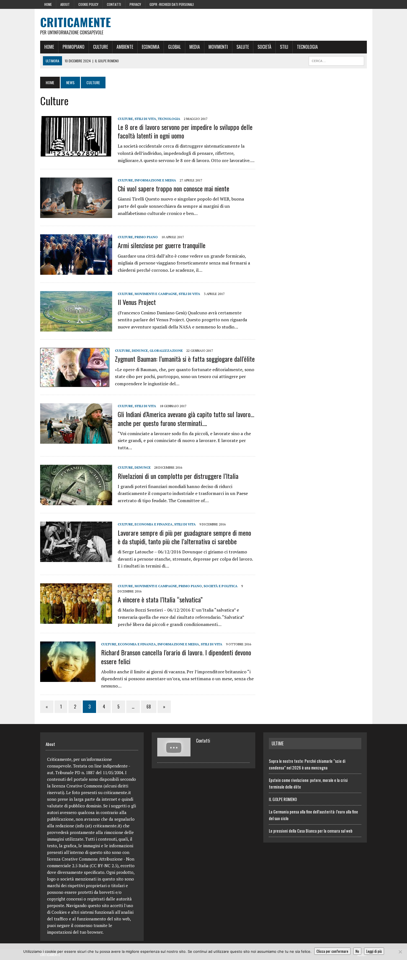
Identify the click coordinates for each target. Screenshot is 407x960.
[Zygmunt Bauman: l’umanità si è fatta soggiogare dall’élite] (74, 383)
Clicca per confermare (332, 951)
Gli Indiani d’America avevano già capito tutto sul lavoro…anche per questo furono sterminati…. (186, 418)
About (65, 4)
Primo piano (146, 237)
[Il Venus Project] (76, 328)
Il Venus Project (137, 302)
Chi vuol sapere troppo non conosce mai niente (173, 188)
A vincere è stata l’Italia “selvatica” (160, 599)
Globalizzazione (166, 350)
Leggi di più (374, 951)
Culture (100, 46)
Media (194, 46)
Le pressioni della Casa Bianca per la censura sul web (310, 831)
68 (148, 706)
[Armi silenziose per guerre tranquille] (76, 271)
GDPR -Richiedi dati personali (172, 4)
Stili (284, 46)
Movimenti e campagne (156, 294)
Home (48, 4)
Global (174, 46)
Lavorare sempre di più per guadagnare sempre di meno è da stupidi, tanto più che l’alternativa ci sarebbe (184, 537)
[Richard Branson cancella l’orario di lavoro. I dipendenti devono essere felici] (68, 678)
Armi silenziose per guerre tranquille (161, 245)
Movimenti (218, 46)
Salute (242, 46)
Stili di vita (145, 119)
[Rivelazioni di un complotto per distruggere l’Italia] (76, 502)
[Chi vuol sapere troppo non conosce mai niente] (76, 214)
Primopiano (73, 46)
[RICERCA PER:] (336, 60)
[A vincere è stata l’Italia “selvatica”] (76, 620)
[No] (400, 951)
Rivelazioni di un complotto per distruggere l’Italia (178, 476)
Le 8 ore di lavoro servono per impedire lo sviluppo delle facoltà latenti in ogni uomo (185, 131)
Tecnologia (307, 46)
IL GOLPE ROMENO (283, 799)
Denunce (140, 350)
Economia (150, 46)
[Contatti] (173, 753)
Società (264, 46)
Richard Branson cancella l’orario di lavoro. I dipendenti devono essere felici (176, 656)
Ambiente (125, 46)
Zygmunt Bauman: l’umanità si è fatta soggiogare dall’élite (185, 359)
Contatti (114, 4)
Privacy (135, 4)
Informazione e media (155, 180)
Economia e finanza (153, 524)
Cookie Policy (88, 4)
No (357, 951)
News (70, 82)
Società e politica (221, 586)
